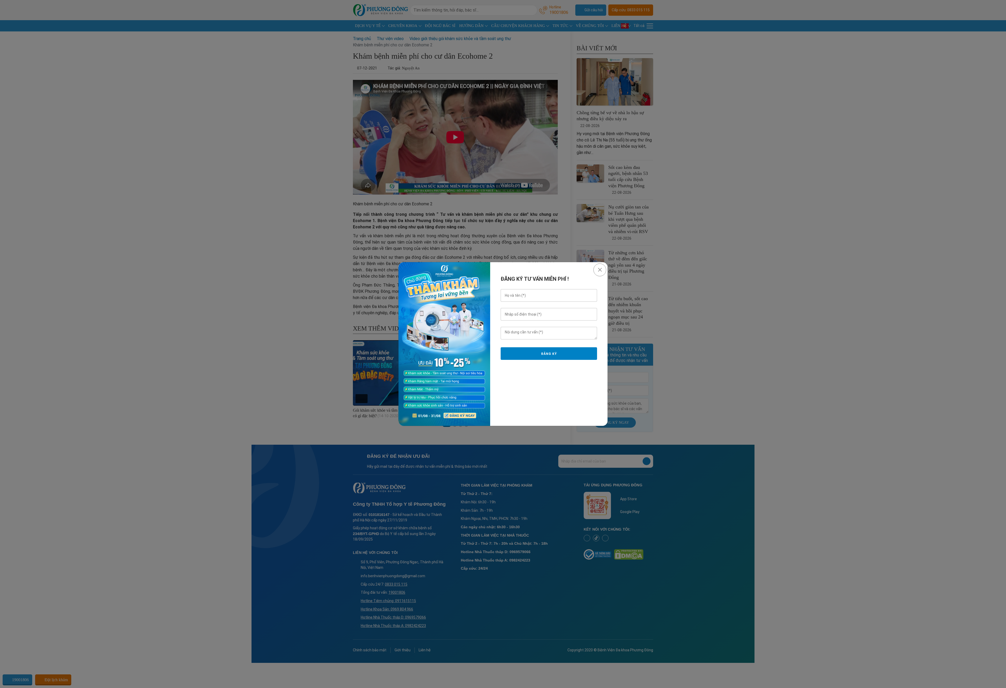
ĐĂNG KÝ (549, 354)
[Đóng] (599, 269)
